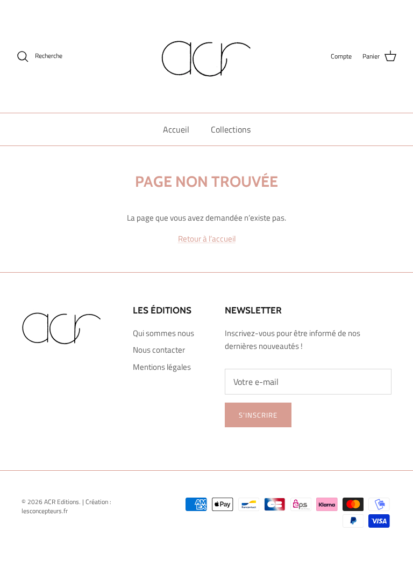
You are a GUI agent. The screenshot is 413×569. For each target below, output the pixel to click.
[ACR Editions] (206, 56)
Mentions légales (162, 367)
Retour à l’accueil (207, 238)
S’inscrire (258, 415)
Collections (231, 129)
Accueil (176, 129)
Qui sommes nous (163, 333)
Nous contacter (159, 350)
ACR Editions (61, 502)
